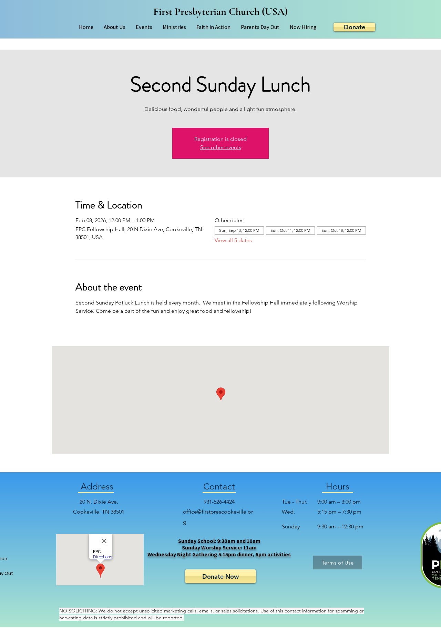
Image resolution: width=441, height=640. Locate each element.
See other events (220, 147)
